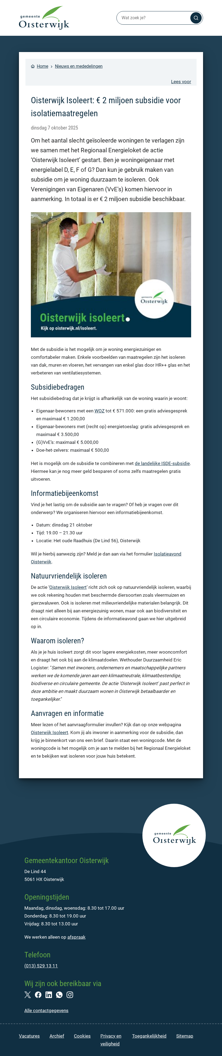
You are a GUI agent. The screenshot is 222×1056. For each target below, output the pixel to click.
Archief (57, 1036)
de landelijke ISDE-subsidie (162, 463)
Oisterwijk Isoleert (68, 587)
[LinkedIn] (50, 994)
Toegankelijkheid (149, 1036)
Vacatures (29, 1036)
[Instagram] (72, 994)
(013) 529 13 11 (41, 965)
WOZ (99, 411)
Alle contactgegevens (46, 1010)
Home (42, 66)
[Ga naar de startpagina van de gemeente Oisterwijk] (44, 18)
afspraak (76, 937)
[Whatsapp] (61, 994)
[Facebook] (40, 994)
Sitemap (184, 1036)
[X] (29, 994)
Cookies (82, 1036)
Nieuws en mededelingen (79, 66)
